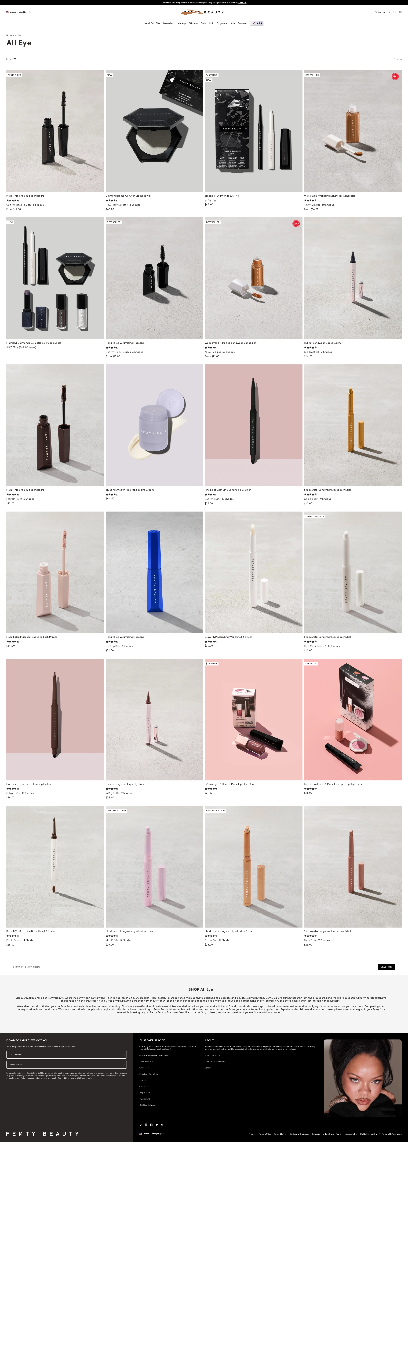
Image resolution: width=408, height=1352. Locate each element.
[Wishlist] (394, 12)
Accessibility (351, 1134)
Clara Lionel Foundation (215, 1061)
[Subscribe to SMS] (123, 1065)
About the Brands (212, 1055)
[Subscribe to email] (123, 1055)
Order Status (144, 1067)
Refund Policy (280, 1134)
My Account (144, 1098)
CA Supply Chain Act (299, 1134)
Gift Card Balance (147, 1105)
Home (9, 35)
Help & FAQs (144, 1092)
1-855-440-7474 (146, 1061)
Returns (142, 1080)
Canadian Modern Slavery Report (327, 1134)
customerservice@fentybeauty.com (154, 1055)
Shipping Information (148, 1074)
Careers (208, 1067)
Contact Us (144, 1086)
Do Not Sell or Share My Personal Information (381, 1134)
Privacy (252, 1134)
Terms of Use (265, 1134)
